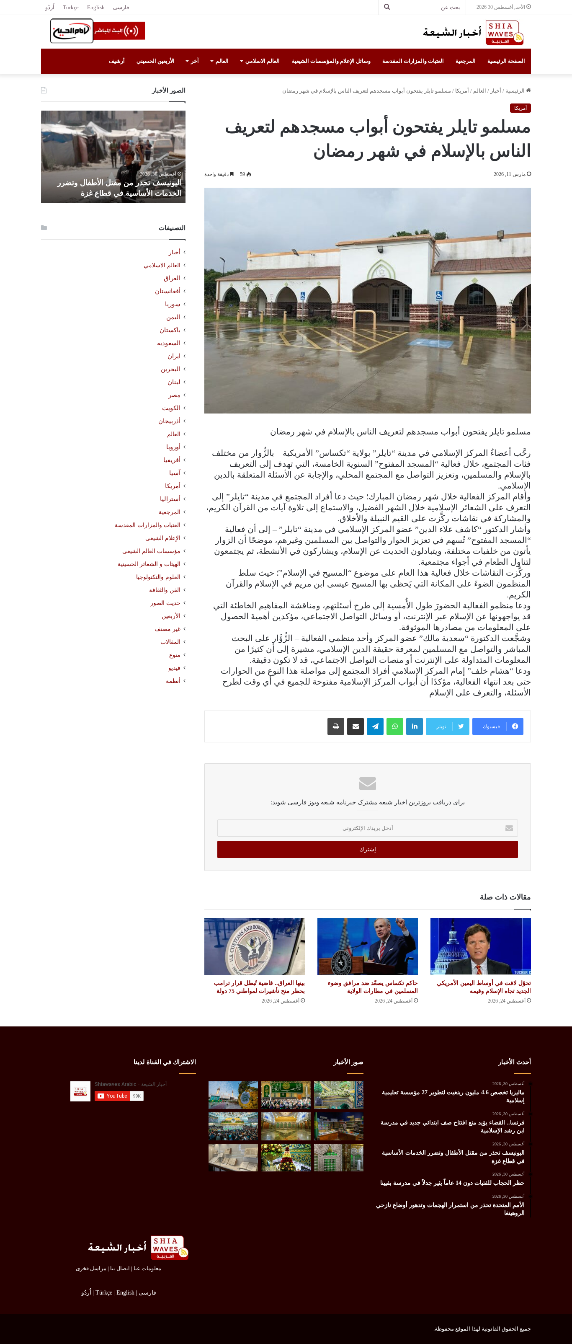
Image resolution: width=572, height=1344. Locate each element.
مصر (174, 395)
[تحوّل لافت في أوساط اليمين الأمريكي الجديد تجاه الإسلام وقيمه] (480, 946)
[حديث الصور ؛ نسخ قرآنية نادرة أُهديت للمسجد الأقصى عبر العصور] (233, 1158)
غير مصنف (167, 629)
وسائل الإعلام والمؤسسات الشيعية (331, 61)
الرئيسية (515, 91)
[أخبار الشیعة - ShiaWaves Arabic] (470, 32)
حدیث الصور (165, 603)
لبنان (173, 382)
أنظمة (173, 681)
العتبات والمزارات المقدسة (413, 61)
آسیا (174, 473)
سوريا (172, 304)
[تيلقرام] (375, 726)
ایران (173, 356)
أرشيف (117, 61)
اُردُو (49, 7)
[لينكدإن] (414, 726)
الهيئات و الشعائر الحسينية (149, 564)
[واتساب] (394, 726)
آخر (195, 61)
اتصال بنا (120, 1268)
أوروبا (173, 447)
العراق (172, 278)
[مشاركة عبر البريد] (355, 726)
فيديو (174, 668)
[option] (113, 157)
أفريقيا (171, 460)
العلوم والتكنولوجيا (158, 577)
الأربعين (171, 616)
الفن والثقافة (164, 590)
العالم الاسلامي (262, 61)
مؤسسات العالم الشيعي (151, 551)
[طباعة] (335, 726)
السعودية (168, 343)
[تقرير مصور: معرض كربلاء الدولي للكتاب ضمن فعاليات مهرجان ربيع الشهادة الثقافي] (338, 1126)
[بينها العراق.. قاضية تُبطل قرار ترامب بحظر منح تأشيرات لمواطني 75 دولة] (254, 946)
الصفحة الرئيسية (506, 61)
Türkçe (71, 7)
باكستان (170, 330)
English (96, 7)
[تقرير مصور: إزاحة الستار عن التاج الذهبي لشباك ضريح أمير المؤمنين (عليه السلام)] (286, 1126)
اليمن (173, 317)
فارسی (121, 7)
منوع (174, 655)
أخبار (495, 91)
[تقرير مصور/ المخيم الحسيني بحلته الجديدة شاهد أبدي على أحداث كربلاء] (338, 1158)
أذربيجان (169, 421)
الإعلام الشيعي (162, 538)
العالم (222, 61)
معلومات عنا (147, 1268)
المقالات (170, 642)
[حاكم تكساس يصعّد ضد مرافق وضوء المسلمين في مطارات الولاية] (367, 946)
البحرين (170, 369)
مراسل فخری (91, 1268)
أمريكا (462, 91)
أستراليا (170, 499)
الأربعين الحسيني (156, 61)
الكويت (171, 408)
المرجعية (466, 61)
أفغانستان (167, 291)
